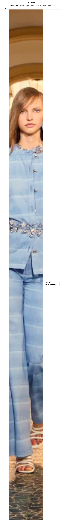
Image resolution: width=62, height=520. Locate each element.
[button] (58, 282)
